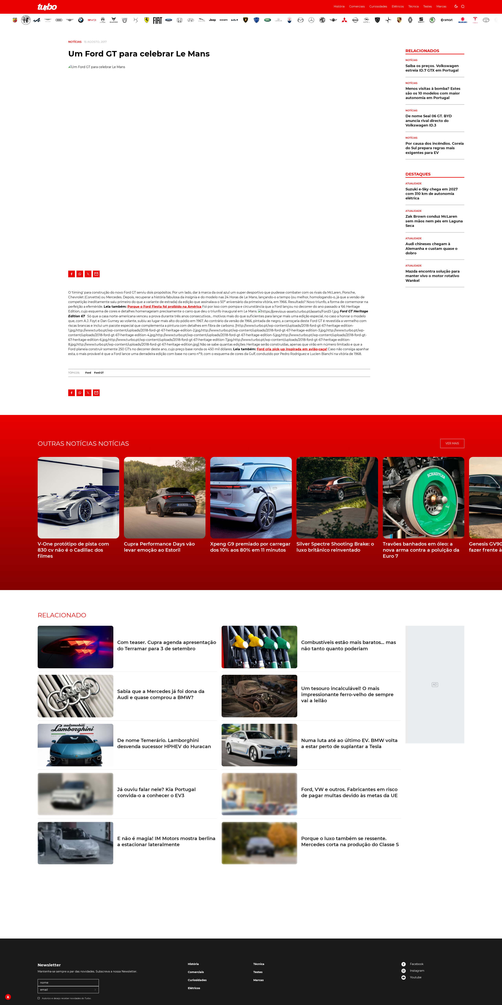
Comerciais (357, 6)
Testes (427, 6)
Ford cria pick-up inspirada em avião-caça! (292, 349)
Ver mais (452, 443)
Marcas (441, 6)
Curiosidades (378, 6)
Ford (88, 372)
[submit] (95, 990)
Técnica (413, 6)
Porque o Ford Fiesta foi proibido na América (164, 306)
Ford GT (99, 372)
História (339, 6)
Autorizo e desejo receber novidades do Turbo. (66, 998)
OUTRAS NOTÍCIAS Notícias (83, 443)
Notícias (75, 42)
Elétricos (398, 6)
